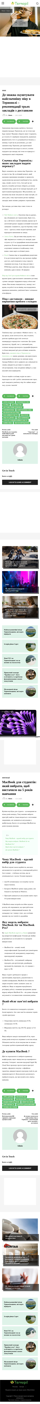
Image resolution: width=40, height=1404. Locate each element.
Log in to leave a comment (20, 482)
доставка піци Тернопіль (12, 407)
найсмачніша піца (24, 410)
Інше (8, 11)
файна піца (7, 423)
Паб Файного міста (11, 215)
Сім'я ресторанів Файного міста (15, 420)
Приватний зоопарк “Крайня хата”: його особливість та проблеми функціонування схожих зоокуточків (13, 677)
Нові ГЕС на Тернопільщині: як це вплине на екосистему (12, 660)
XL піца (6, 405)
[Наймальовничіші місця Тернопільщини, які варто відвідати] (31, 632)
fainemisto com (23, 402)
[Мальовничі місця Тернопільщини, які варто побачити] (31, 691)
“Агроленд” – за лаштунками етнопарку (30, 432)
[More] (33, 121)
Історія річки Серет (11, 644)
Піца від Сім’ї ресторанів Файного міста (16, 275)
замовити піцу (8, 410)
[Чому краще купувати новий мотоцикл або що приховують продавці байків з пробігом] (20, 557)
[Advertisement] (20, 57)
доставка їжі (17, 405)
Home (3, 11)
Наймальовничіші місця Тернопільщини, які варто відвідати (13, 632)
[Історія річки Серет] (31, 646)
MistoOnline (31, 1390)
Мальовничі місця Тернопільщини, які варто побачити (13, 691)
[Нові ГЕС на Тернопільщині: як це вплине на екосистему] (31, 660)
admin (10, 115)
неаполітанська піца (11, 412)
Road (6, 255)
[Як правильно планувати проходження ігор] (20, 582)
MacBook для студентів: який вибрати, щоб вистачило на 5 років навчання (9, 434)
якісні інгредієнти (22, 423)
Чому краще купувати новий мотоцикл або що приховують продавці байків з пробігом (16, 564)
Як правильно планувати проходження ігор (14, 590)
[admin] (4, 115)
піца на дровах (9, 418)
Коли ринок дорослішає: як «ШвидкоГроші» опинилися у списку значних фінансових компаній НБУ (16, 613)
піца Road (24, 415)
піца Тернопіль (23, 418)
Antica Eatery (8, 236)
